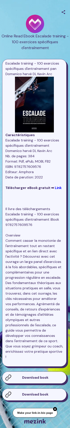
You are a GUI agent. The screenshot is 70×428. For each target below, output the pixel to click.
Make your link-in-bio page (35, 412)
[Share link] (63, 11)
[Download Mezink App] (35, 421)
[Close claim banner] (55, 409)
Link (58, 187)
